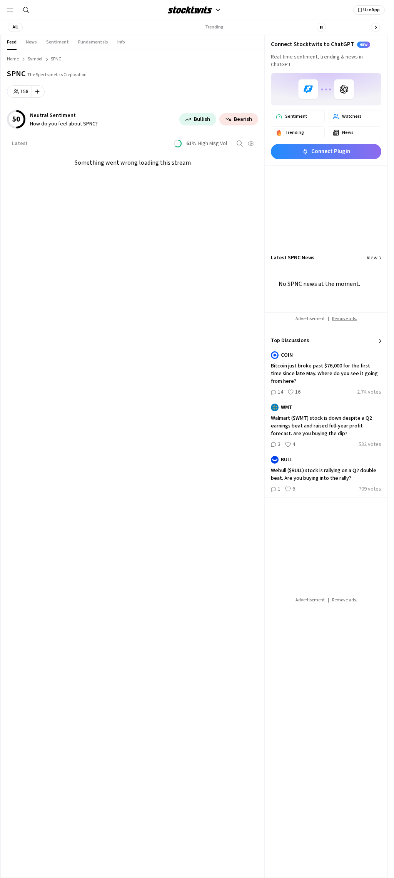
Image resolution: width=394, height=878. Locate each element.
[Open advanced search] (240, 143)
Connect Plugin (330, 151)
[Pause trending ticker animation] (321, 27)
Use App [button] (371, 10)
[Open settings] (251, 143)
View (372, 258)
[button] (15, 27)
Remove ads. (344, 318)
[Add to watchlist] (38, 91)
